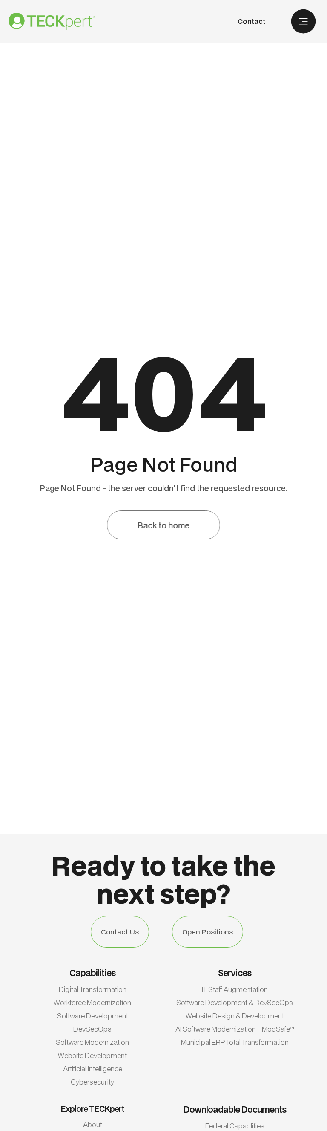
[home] (52, 21)
